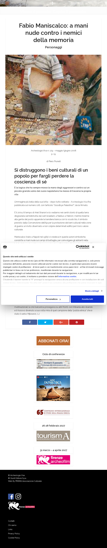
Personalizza (51, 299)
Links (10, 529)
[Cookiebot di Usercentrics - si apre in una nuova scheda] (77, 247)
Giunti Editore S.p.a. (18, 478)
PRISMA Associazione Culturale (28, 481)
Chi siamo (12, 525)
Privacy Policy (14, 534)
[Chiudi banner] (98, 247)
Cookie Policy (14, 538)
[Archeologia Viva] (53, 3)
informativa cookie (67, 276)
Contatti (11, 521)
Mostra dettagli (92, 291)
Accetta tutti (87, 299)
